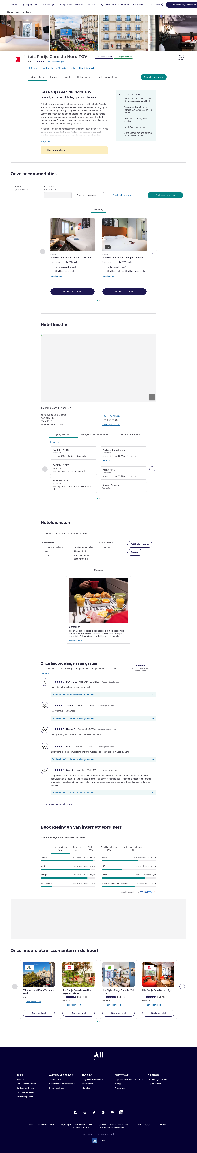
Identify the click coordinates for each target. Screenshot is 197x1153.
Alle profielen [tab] (61, 849)
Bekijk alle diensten (140, 544)
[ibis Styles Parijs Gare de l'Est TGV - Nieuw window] (118, 974)
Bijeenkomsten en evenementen (62, 1084)
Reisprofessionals (56, 1088)
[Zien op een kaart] (98, 368)
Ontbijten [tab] (98, 570)
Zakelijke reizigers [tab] (109, 849)
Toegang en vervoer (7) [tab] (63, 434)
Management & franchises (27, 1084)
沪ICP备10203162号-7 (107, 1134)
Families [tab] (77, 849)
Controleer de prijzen (153, 77)
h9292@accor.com (111, 424)
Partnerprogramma (25, 1097)
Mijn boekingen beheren (157, 1079)
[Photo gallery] (98, 33)
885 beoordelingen (56, 62)
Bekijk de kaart (86, 68)
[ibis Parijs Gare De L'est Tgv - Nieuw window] (158, 974)
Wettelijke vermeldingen (82, 1127)
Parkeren (135, 552)
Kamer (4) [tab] (98, 209)
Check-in (21, 188)
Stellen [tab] (91, 849)
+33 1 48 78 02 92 (111, 416)
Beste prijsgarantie (182, 58)
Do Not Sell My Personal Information (112, 1127)
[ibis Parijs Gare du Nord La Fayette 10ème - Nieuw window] (78, 974)
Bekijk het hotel (38, 1013)
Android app (120, 1088)
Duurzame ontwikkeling (26, 1092)
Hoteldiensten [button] (55, 522)
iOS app (118, 1084)
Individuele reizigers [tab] (133, 849)
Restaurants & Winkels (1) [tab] (132, 434)
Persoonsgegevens (146, 1125)
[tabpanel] (98, 259)
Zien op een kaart (33, 1001)
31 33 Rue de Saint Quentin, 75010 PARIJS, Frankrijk (53, 68)
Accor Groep (22, 1079)
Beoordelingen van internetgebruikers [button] (81, 827)
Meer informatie (75, 640)
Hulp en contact (154, 1084)
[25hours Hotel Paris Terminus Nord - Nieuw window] (39, 974)
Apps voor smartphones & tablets (129, 1079)
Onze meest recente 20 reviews (58, 804)
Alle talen (86, 1088)
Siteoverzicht (87, 1084)
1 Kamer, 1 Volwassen (87, 195)
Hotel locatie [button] (54, 324)
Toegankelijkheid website (92, 1079)
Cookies (162, 1125)
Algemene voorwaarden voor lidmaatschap (115, 1125)
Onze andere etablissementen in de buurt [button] (54, 950)
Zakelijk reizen (55, 1079)
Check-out (51, 188)
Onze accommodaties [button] (34, 173)
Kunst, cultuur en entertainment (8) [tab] (97, 434)
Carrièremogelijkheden (26, 1088)
